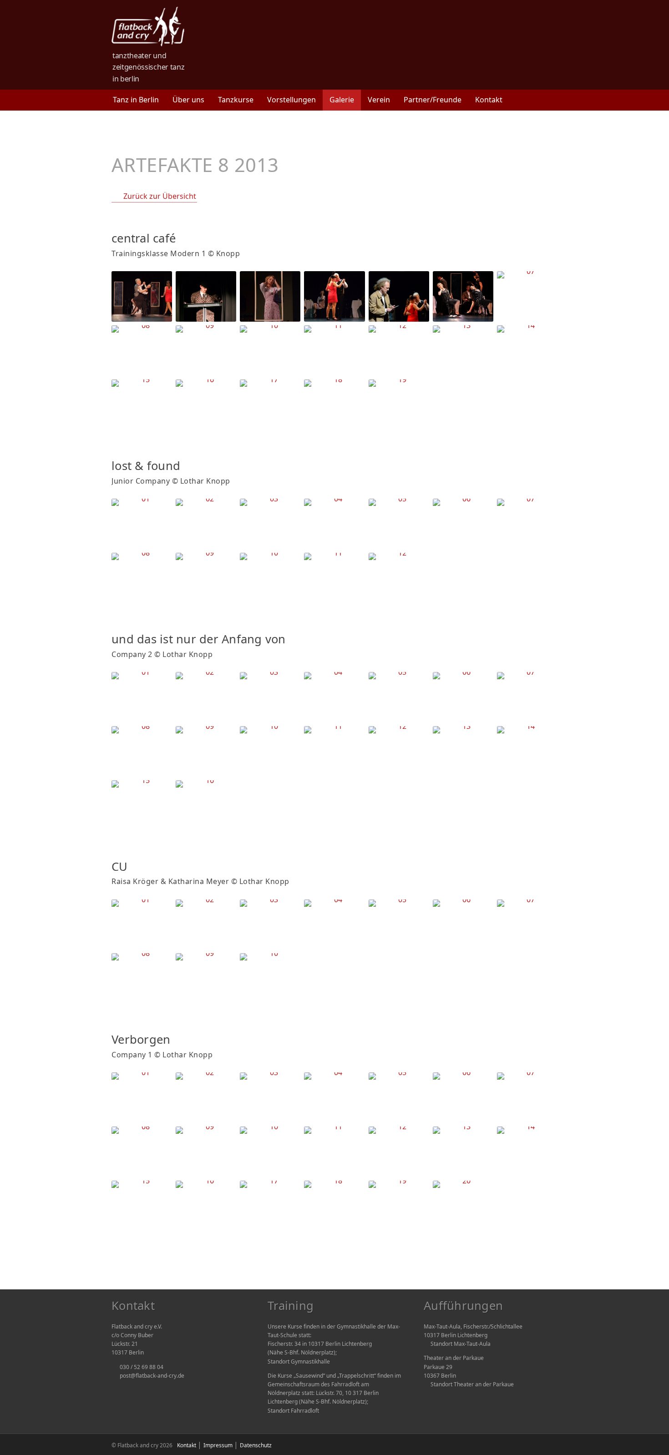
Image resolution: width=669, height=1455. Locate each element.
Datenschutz (256, 1445)
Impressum (218, 1445)
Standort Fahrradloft (293, 1411)
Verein (379, 100)
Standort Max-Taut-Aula (461, 1344)
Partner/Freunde (432, 100)
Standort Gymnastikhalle (299, 1361)
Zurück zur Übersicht (159, 196)
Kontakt (488, 100)
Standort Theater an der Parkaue (472, 1384)
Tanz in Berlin (136, 100)
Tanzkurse (235, 100)
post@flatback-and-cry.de (152, 1375)
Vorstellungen (291, 100)
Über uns (188, 100)
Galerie (341, 100)
